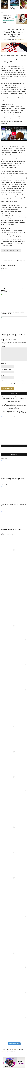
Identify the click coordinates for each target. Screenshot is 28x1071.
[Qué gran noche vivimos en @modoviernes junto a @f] (14, 978)
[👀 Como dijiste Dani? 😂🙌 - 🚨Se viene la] (14, 777)
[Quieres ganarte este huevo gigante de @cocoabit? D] (14, 575)
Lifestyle (14, 27)
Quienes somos (5, 1049)
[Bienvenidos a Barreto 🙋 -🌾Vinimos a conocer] (14, 726)
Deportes (8, 27)
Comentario (4, 346)
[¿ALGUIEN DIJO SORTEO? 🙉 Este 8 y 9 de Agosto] (14, 600)
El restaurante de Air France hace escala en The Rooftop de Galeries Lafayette (13, 335)
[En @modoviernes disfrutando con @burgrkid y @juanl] (14, 878)
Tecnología (19, 27)
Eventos (21, 1049)
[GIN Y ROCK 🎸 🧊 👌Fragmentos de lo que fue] (14, 651)
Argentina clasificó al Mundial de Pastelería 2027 (12, 529)
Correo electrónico (6, 369)
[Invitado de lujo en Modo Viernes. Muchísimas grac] (14, 903)
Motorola (18, 250)
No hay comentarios (19, 39)
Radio (11, 1049)
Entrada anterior (8, 260)
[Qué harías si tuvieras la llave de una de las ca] (14, 550)
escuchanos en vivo (11, 1051)
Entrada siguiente (20, 260)
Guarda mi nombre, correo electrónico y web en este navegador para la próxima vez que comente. (13, 383)
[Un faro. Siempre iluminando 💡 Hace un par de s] (14, 701)
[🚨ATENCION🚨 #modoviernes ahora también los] (14, 852)
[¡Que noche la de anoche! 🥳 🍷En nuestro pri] (14, 676)
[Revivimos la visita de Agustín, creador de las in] (14, 953)
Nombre (3, 363)
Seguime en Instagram (15, 1043)
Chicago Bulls (5, 250)
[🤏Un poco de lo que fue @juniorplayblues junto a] (14, 802)
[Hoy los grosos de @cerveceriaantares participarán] (14, 928)
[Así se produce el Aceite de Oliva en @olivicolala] (14, 1029)
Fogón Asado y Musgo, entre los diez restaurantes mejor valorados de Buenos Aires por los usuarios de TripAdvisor (13, 480)
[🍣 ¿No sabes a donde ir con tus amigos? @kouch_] (14, 827)
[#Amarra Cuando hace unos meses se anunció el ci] (14, 1004)
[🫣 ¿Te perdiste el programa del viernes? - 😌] (14, 751)
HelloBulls (12, 250)
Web (2, 375)
